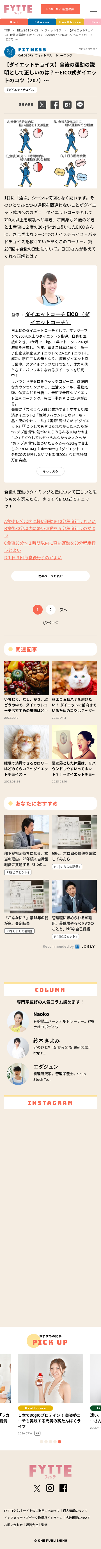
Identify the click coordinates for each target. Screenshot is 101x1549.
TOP (7, 30)
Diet (14, 22)
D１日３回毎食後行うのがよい (33, 557)
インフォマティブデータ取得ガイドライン (33, 1517)
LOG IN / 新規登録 (60, 9)
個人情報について (75, 1510)
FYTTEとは (12, 1510)
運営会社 (32, 1524)
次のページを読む (50, 576)
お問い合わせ (13, 1524)
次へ (63, 609)
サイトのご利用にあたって (41, 1510)
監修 (44, 1524)
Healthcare (70, 22)
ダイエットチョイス (21, 89)
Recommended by (59, 946)
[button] (41, 1441)
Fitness (42, 22)
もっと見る (50, 471)
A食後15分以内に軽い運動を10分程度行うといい (50, 521)
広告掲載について (78, 1517)
